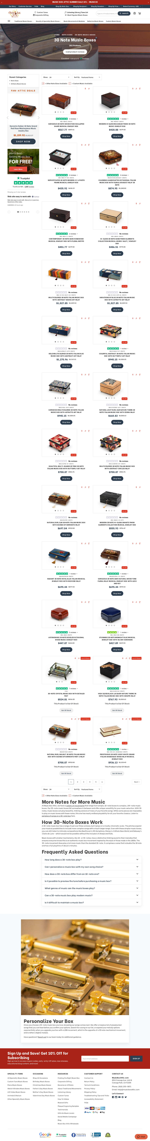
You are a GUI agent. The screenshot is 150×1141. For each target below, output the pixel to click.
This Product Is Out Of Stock (66, 703)
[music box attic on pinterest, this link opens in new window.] (123, 1097)
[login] (134, 13)
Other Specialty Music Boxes (19, 1099)
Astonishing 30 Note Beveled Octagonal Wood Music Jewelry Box (66, 638)
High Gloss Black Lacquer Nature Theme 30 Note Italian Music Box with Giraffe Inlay (117, 694)
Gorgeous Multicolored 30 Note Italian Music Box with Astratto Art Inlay (66, 411)
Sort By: (77, 77)
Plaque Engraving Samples (68, 1106)
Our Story (12, 6)
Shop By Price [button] (113, 6)
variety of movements (75, 805)
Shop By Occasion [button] (97, 6)
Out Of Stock (66, 710)
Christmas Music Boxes (42, 1085)
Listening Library (64, 1092)
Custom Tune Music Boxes (18, 1081)
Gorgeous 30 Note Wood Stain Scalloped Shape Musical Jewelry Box (66, 125)
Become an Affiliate (65, 1085)
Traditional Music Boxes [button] (23, 21)
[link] (23, 109)
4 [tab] (63, 112)
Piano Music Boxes (15, 1085)
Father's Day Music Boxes (43, 1088)
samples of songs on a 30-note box (56, 815)
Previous (7, 117)
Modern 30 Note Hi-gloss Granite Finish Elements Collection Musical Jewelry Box (117, 523)
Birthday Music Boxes (41, 1081)
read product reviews (75, 51)
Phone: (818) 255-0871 (121, 1086)
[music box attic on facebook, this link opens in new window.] (113, 1097)
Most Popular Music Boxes (77, 15)
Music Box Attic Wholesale (68, 1123)
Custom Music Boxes (113, 21)
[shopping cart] (139, 13)
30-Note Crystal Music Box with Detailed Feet (66, 694)
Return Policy (89, 1081)
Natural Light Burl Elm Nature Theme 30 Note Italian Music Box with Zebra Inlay (117, 411)
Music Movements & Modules (74, 21)
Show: (45, 77)
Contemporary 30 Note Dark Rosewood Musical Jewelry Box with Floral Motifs (66, 239)
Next (38, 117)
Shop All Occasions (40, 1078)
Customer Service (25, 6)
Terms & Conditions (91, 1085)
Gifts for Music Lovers (66, 1113)
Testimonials (63, 1109)
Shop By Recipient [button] (80, 6)
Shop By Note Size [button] (62, 6)
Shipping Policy (90, 1092)
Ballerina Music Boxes (95, 21)
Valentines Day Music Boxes (44, 1095)
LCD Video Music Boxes (16, 1092)
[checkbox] (23, 81)
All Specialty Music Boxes (17, 1078)
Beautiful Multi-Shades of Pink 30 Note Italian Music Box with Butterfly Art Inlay (66, 467)
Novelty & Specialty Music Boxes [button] (48, 21)
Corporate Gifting (42, 15)
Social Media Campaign (67, 1116)
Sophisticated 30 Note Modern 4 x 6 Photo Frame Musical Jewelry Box (66, 181)
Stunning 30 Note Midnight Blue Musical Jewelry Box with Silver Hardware (117, 638)
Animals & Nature (14, 1095)
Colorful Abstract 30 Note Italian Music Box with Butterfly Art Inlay (117, 354)
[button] (132, 6)
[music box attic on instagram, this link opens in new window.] (116, 1097)
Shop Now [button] (23, 141)
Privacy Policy (89, 1088)
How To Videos (63, 1099)
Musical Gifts (63, 1102)
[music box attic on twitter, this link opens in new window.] (126, 1097)
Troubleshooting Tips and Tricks (96, 1095)
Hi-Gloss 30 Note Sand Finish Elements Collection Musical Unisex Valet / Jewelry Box (117, 241)
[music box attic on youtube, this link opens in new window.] (119, 1097)
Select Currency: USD (131, 6)
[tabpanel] (59, 100)
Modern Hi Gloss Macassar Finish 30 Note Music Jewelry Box (117, 125)
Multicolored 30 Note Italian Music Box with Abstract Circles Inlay (117, 467)
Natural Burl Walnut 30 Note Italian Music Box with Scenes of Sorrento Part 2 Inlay (66, 755)
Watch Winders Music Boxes (19, 1088)
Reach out (42, 1037)
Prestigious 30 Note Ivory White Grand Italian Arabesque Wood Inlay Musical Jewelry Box (117, 756)
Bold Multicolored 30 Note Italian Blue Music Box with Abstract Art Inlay (66, 354)
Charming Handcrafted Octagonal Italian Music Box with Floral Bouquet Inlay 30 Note (117, 182)
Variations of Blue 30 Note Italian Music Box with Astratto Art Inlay (117, 298)
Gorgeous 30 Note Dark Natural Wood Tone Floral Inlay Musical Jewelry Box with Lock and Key (117, 581)
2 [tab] (58, 112)
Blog (42, 6)
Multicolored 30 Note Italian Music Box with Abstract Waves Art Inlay (66, 298)
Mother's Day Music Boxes (43, 1092)
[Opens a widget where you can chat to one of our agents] (141, 1137)
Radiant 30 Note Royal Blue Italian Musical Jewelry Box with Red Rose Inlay (66, 579)
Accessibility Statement (93, 1099)
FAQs (36, 6)
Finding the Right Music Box (69, 1078)
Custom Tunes (42, 12)
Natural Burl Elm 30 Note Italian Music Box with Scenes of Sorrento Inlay (66, 523)
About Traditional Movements (69, 1088)
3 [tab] (60, 112)
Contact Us (88, 1078)
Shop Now (66, 136)
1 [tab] (55, 112)
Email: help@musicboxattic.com (125, 1089)
